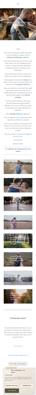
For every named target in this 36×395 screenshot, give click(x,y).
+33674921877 (18, 346)
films (28, 134)
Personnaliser (27, 385)
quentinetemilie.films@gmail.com (18, 355)
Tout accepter (12, 390)
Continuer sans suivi (12, 385)
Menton (18, 25)
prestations (19, 136)
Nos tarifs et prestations (18, 364)
